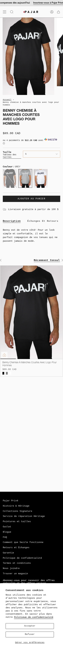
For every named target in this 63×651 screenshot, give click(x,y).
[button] (31, 143)
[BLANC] (10, 373)
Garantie (8, 553)
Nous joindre (11, 568)
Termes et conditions (17, 563)
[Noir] (3, 373)
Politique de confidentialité (33, 617)
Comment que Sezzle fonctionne (23, 542)
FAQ (5, 537)
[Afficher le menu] (4, 12)
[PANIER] (58, 12)
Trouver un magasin (15, 573)
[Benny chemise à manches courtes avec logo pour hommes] (31, 312)
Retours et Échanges (16, 547)
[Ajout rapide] (4, 355)
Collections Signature (17, 511)
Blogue (7, 532)
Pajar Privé (10, 501)
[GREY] (7, 373)
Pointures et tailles (17, 521)
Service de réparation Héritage (24, 516)
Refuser (30, 634)
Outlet (7, 527)
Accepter (29, 626)
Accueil (7, 100)
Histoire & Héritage (16, 506)
